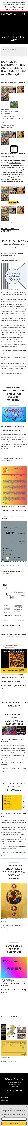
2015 (10, 1061)
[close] (27, 2)
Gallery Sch (4, 1017)
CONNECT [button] (4, 1097)
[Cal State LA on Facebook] (8, 1090)
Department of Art (9, 49)
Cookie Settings (14, 1119)
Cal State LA (8, 14)
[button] (24, 14)
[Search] (22, 14)
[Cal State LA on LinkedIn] (17, 1090)
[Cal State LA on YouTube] (21, 1090)
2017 (2, 1061)
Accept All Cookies (14, 1123)
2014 (14, 1061)
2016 (6, 1061)
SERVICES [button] (4, 1101)
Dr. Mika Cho (4, 118)
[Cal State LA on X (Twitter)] (11, 1090)
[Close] (26, 1106)
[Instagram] (3, 53)
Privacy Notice (9, 1116)
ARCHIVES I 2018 (5, 1057)
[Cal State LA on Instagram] (14, 1090)
